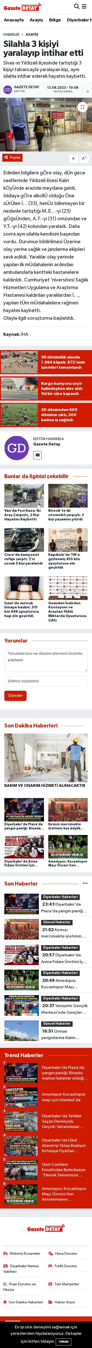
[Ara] (76, 7)
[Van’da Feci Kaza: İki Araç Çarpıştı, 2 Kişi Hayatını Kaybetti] (24, 496)
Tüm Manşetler (66, 1284)
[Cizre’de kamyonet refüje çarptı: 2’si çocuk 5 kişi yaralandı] (24, 539)
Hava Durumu (66, 1253)
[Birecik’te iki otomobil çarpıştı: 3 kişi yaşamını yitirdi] (68, 496)
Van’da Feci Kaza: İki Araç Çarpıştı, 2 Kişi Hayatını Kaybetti (22, 515)
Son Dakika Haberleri (26, 1302)
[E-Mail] (37, 455)
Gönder (15, 696)
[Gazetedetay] (22, 7)
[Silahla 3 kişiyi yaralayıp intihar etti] (46, 124)
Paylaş (15, 157)
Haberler (11, 34)
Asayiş (36, 20)
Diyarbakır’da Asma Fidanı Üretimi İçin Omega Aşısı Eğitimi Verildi (63, 959)
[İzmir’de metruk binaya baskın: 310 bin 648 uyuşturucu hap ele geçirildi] (24, 588)
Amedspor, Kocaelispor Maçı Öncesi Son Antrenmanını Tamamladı (58, 984)
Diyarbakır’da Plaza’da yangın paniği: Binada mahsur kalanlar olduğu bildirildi (63, 908)
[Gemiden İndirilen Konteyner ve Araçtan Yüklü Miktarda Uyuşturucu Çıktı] (68, 588)
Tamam (63, 1341)
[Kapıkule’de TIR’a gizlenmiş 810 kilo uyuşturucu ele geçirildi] (68, 539)
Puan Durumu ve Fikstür (19, 1287)
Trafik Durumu (65, 1266)
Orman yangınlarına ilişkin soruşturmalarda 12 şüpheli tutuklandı (59, 1035)
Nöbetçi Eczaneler (25, 1253)
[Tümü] (85, 884)
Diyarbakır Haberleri (60, 897)
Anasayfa (14, 20)
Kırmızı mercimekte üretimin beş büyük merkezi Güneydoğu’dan (61, 934)
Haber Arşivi (65, 1302)
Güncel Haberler (57, 922)
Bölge (55, 20)
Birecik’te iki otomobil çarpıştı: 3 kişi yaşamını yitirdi (66, 515)
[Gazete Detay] (16, 448)
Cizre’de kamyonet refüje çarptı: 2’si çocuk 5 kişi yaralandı (23, 559)
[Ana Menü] (84, 7)
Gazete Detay (46, 444)
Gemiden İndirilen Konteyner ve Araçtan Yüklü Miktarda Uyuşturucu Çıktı (67, 611)
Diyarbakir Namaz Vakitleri (21, 1269)
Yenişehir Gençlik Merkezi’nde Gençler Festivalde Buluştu (64, 1010)
